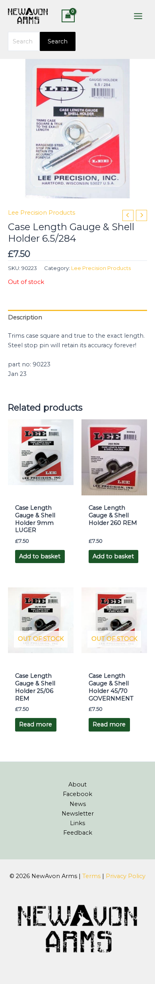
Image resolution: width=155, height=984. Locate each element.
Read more (35, 724)
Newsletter (78, 813)
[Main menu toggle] (138, 16)
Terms (91, 876)
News (78, 804)
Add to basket (39, 556)
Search (58, 41)
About (77, 784)
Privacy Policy (125, 876)
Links (77, 823)
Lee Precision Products (41, 212)
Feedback (77, 832)
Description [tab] (25, 317)
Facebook (77, 794)
